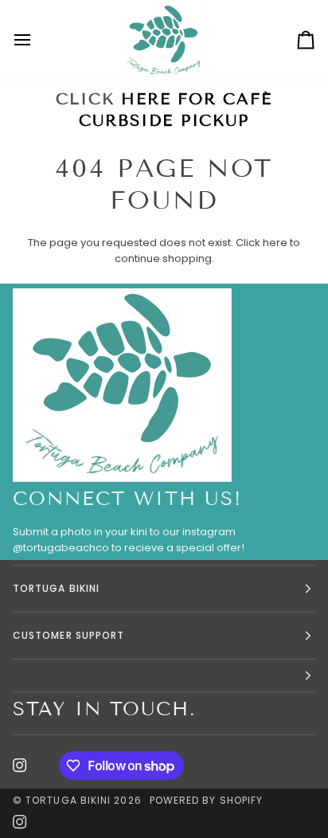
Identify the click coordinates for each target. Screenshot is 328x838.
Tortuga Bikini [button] (56, 588)
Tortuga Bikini (69, 800)
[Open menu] (37, 40)
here (275, 242)
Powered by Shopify (206, 800)
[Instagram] (20, 765)
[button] (164, 676)
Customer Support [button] (68, 635)
